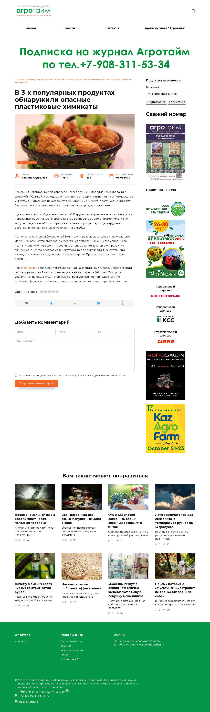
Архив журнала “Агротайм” (165, 28)
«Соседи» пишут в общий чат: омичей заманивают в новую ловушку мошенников (126, 590)
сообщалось (28, 267)
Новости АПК (45, 80)
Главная (31, 28)
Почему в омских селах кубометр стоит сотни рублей (33, 587)
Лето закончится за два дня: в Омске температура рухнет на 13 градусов (174, 521)
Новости (69, 28)
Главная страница (25, 80)
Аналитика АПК (70, 659)
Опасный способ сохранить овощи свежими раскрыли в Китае (125, 521)
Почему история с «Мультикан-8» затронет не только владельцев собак (175, 590)
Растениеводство (72, 641)
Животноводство (72, 650)
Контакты (112, 28)
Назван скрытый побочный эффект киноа (81, 586)
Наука (64, 654)
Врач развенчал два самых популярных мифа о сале (81, 518)
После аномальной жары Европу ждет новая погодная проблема (35, 518)
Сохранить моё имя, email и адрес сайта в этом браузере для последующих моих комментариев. (73, 375)
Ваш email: (153, 87)
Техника (66, 645)
